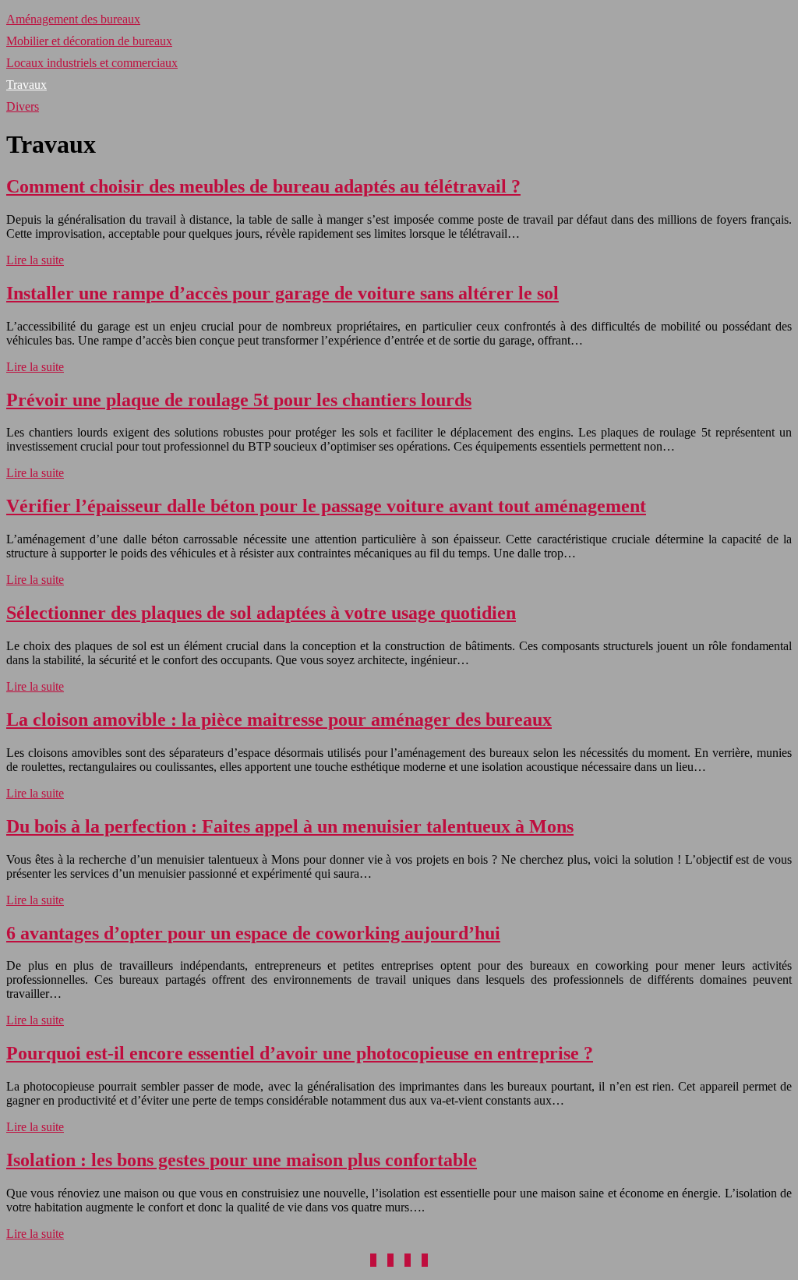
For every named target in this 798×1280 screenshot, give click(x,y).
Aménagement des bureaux (73, 19)
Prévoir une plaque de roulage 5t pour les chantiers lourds (238, 400)
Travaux (26, 84)
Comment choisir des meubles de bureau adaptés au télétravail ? (263, 186)
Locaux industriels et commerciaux (92, 62)
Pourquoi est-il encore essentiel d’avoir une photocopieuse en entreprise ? (299, 1053)
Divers (22, 106)
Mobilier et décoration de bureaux (89, 41)
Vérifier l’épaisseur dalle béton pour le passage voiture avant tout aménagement (326, 506)
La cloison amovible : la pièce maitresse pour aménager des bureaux (279, 719)
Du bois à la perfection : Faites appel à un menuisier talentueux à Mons (290, 826)
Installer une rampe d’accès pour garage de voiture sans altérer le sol (282, 293)
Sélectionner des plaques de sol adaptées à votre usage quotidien (261, 613)
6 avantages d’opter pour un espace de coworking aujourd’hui (253, 933)
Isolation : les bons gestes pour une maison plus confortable (241, 1160)
